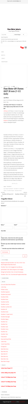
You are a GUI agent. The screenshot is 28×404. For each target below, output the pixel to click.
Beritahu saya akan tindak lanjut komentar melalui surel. (13, 244)
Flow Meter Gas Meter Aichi (6, 307)
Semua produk (4, 61)
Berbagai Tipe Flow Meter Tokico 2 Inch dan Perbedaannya (12, 272)
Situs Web (3, 231)
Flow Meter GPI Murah (18, 190)
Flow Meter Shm (4, 331)
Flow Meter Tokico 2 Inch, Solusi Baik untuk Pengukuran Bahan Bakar (14, 274)
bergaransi (6, 120)
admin (14, 86)
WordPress (13, 401)
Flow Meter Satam (4, 326)
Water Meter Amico (4, 349)
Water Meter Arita (4, 351)
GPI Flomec (6, 111)
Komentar (3, 205)
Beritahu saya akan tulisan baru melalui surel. (13, 248)
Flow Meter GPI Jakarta (10, 190)
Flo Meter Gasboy (4, 289)
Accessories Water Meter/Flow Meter (8, 284)
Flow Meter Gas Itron (5, 304)
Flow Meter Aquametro (5, 292)
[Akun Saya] (18, 48)
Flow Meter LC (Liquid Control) (7, 314)
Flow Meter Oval (4, 321)
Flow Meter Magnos (5, 319)
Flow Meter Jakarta (14, 29)
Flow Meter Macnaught (5, 317)
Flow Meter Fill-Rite (4, 297)
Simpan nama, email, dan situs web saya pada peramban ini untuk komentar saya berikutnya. (12, 239)
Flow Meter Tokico (4, 334)
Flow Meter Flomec (4, 299)
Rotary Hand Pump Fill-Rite (6, 339)
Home (2, 52)
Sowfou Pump (3, 341)
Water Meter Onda (4, 359)
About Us (3, 55)
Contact (3, 58)
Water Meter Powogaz (5, 361)
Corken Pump (3, 287)
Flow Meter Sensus (4, 329)
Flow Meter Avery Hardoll (6, 294)
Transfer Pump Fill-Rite (5, 344)
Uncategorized (3, 346)
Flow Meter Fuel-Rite (5, 302)
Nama (3, 225)
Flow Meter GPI (9, 186)
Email (15, 225)
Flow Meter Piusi (4, 324)
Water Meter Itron (4, 356)
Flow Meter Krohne (4, 312)
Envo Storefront (22, 401)
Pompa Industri (4, 336)
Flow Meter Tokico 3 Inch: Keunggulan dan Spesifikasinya (11, 267)
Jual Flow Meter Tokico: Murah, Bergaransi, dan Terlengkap (12, 269)
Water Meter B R (4, 354)
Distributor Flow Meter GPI (9, 188)
